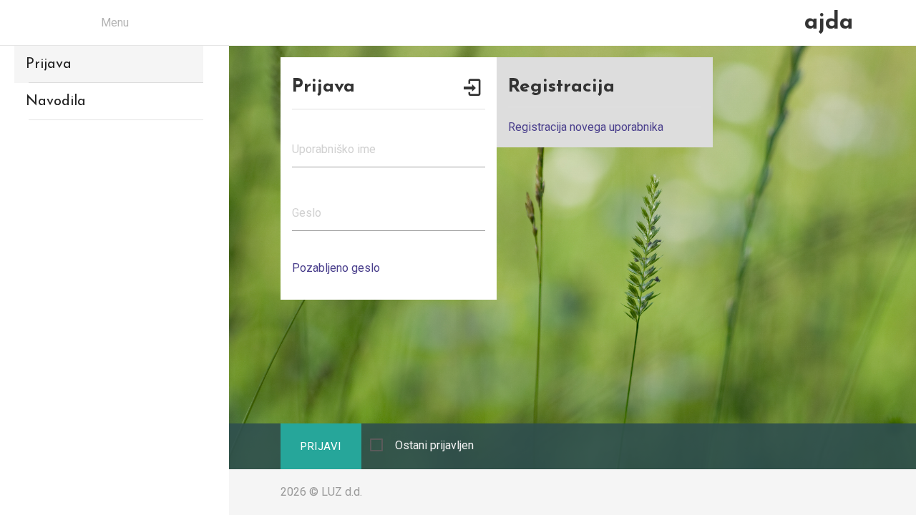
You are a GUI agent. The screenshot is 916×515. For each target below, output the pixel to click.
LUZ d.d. (341, 492)
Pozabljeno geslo (336, 268)
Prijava (49, 64)
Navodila (56, 101)
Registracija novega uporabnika (585, 127)
